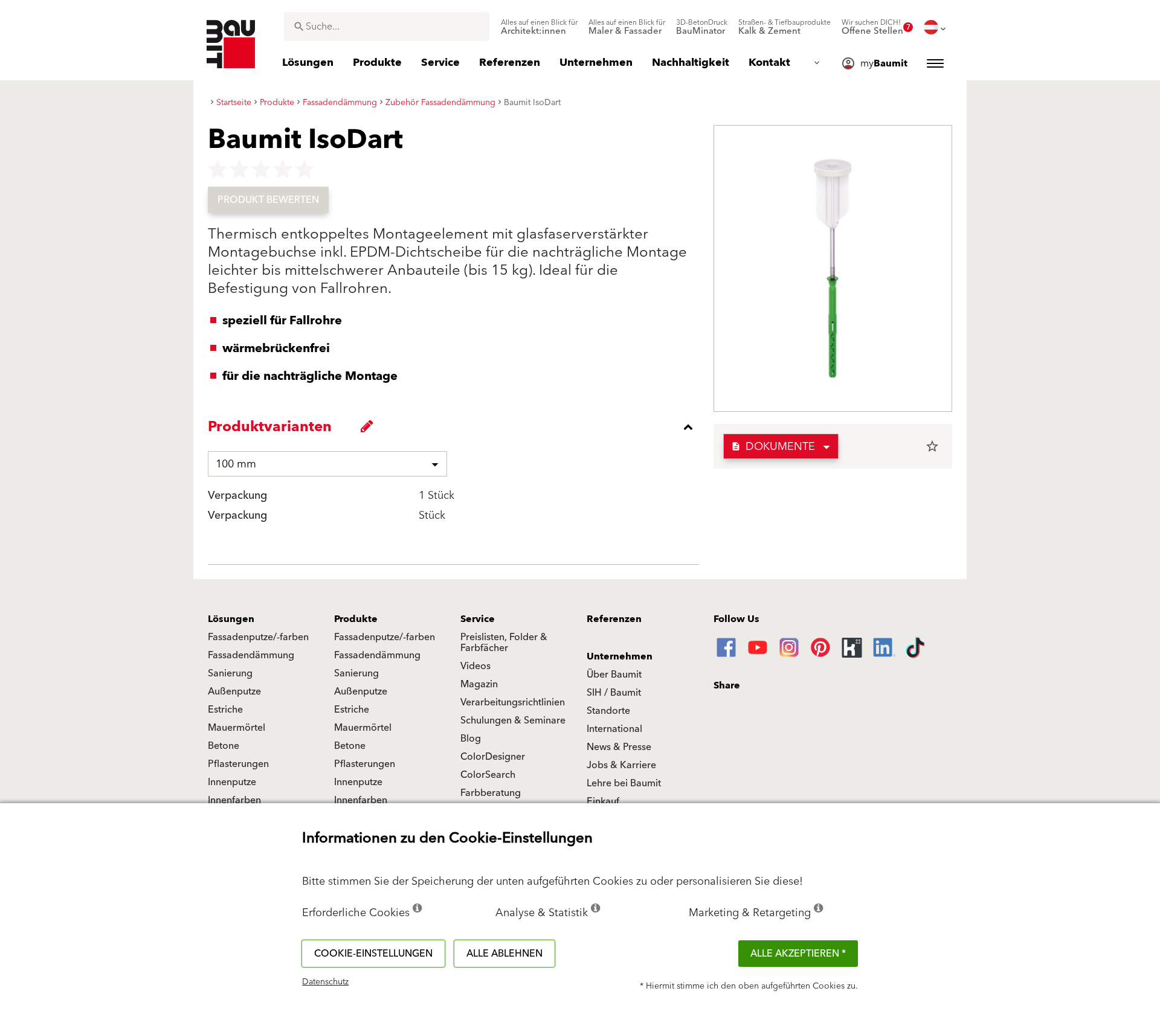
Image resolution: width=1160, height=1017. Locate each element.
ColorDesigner (492, 756)
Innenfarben (234, 800)
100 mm (236, 464)
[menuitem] (539, 27)
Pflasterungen (238, 764)
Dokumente (773, 446)
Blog (470, 738)
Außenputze (234, 691)
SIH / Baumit (614, 692)
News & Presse (619, 747)
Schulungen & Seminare (513, 720)
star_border (932, 446)
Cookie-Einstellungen (373, 953)
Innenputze (232, 782)
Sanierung (230, 673)
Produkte (356, 619)
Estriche (225, 709)
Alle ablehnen (504, 953)
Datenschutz (325, 982)
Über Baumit (614, 674)
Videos (475, 666)
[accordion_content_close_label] (456, 427)
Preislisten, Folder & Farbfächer (503, 642)
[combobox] (386, 26)
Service (477, 619)
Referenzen (614, 619)
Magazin (479, 684)
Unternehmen (619, 656)
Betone (223, 745)
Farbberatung (490, 792)
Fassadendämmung (251, 655)
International (614, 728)
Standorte (608, 710)
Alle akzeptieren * (798, 953)
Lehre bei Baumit (624, 783)
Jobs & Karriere (621, 765)
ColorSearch (487, 774)
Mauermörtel (236, 727)
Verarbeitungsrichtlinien (512, 702)
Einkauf (603, 801)
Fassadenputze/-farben (258, 637)
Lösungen (231, 619)
